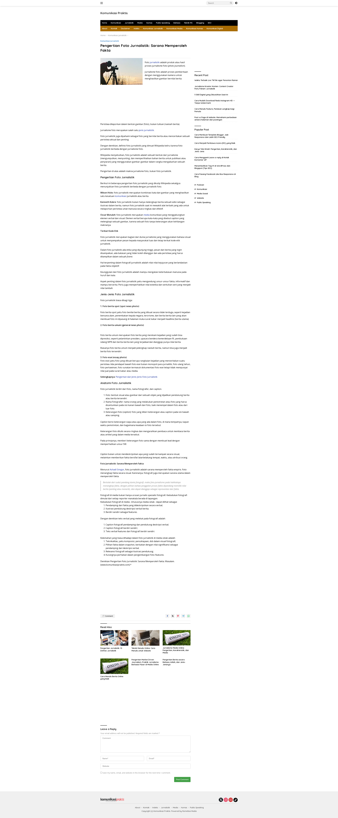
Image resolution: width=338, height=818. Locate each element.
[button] (231, 3)
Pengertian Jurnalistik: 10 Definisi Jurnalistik (111, 649)
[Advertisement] (172, 13)
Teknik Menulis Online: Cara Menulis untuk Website (143, 649)
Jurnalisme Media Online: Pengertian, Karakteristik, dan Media (176, 650)
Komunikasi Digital (215, 28)
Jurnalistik (129, 23)
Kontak (114, 28)
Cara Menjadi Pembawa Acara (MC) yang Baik (214, 143)
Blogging (200, 23)
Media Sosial (202, 194)
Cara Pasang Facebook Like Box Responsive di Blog (215, 175)
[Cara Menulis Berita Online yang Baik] (114, 666)
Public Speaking (163, 23)
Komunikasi (116, 23)
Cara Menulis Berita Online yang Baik (111, 677)
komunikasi (120, 196)
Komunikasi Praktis (114, 13)
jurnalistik (155, 62)
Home (104, 23)
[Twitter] (221, 800)
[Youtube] (231, 800)
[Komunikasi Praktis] (112, 799)
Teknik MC (188, 23)
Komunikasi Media (174, 28)
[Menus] (102, 3)
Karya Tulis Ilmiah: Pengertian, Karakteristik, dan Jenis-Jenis (215, 150)
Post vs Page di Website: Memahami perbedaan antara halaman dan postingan (215, 118)
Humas (149, 23)
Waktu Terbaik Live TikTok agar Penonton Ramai (216, 80)
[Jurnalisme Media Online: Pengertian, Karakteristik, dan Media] (177, 637)
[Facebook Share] (167, 616)
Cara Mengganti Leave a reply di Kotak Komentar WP (211, 158)
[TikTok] (235, 800)
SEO (209, 23)
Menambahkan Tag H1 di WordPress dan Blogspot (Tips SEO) (212, 167)
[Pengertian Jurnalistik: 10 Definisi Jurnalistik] (114, 638)
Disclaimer (125, 28)
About (104, 28)
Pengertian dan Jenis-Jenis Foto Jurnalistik (136, 376)
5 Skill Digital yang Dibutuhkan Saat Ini (211, 94)
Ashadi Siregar (117, 469)
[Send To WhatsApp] (189, 616)
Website (200, 198)
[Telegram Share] (183, 616)
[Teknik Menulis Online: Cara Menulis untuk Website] (145, 638)
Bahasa (176, 23)
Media (140, 23)
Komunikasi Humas (194, 28)
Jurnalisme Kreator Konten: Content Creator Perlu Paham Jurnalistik (213, 87)
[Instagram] (226, 800)
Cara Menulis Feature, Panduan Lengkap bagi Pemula (214, 110)
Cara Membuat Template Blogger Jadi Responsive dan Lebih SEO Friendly (211, 136)
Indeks (136, 28)
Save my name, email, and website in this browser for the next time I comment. (137, 773)
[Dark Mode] (236, 3)
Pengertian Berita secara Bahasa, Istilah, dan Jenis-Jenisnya (174, 662)
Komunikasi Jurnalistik (153, 28)
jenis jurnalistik (146, 130)
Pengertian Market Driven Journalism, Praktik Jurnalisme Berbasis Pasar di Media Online (145, 662)
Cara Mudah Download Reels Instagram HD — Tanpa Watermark (214, 101)
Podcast (200, 185)
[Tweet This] (173, 616)
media (147, 214)
